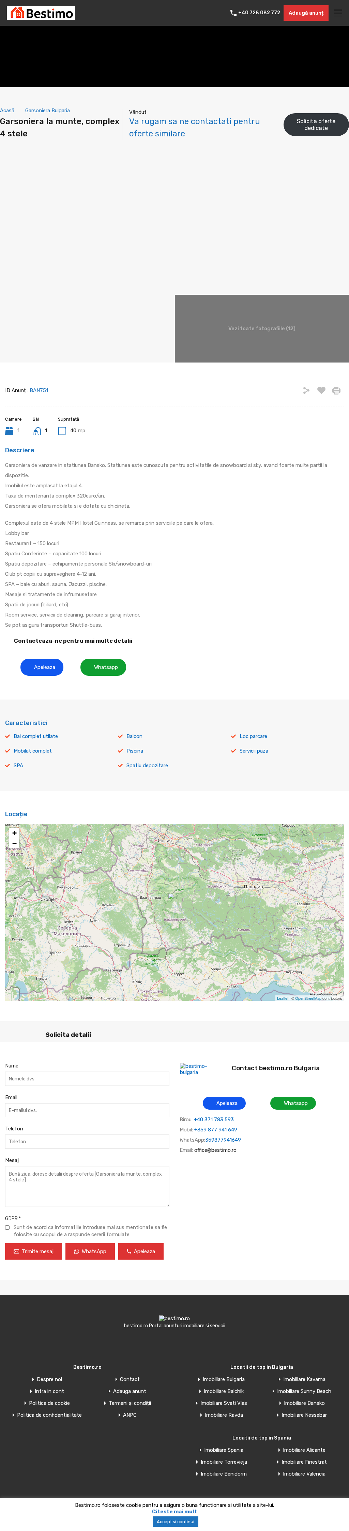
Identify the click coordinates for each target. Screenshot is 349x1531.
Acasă (7, 110)
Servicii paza (254, 751)
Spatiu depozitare (147, 765)
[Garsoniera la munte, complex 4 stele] (175, 902)
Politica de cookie (49, 1403)
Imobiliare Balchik (224, 1391)
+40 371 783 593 (214, 1119)
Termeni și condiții (130, 1403)
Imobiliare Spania (223, 1450)
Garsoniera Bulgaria (47, 110)
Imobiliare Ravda (224, 1415)
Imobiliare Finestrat (304, 1462)
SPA (18, 765)
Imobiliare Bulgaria (224, 1379)
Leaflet (282, 998)
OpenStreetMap (308, 998)
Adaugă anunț (306, 13)
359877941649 (223, 1140)
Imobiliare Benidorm (224, 1474)
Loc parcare (253, 736)
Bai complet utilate (36, 736)
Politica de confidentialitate (49, 1415)
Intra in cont (49, 1391)
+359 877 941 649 (215, 1130)
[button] (41, 667)
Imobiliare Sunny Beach (304, 1391)
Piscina (134, 751)
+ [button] (14, 833)
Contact (130, 1379)
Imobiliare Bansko (304, 1403)
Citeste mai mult (174, 1512)
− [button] (14, 843)
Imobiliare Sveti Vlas (223, 1403)
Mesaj (12, 1160)
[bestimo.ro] (41, 17)
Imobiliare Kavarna (304, 1379)
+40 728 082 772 (259, 13)
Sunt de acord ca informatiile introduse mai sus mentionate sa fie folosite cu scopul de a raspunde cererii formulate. (90, 1231)
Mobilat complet (33, 751)
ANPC (130, 1415)
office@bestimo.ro (215, 1150)
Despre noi (49, 1379)
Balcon (134, 736)
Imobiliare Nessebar (304, 1415)
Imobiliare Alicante (304, 1450)
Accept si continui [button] (175, 1521)
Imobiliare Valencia (304, 1474)
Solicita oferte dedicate (316, 124)
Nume (11, 1066)
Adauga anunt (129, 1391)
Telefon (14, 1129)
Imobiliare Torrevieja (224, 1462)
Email (11, 1097)
